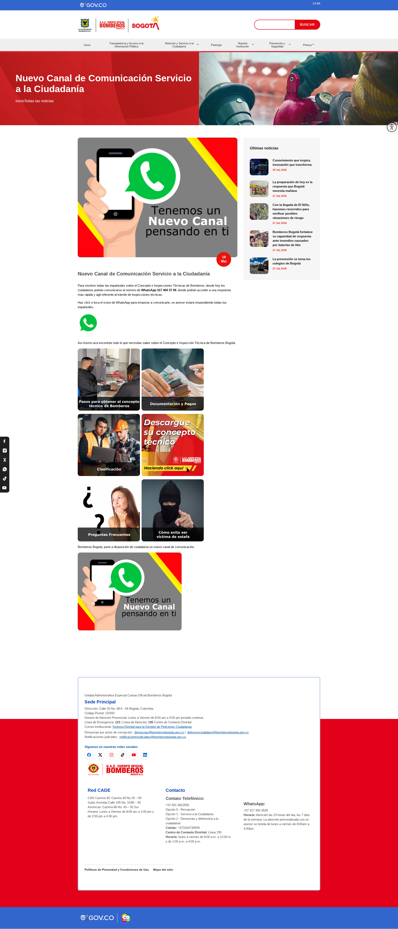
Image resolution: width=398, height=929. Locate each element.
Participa (216, 45)
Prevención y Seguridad (277, 45)
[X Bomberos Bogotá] (4, 460)
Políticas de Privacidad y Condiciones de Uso (117, 869)
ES (318, 3)
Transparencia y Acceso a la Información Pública (126, 45)
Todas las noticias (39, 101)
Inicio (87, 45)
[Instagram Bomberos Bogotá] (4, 450)
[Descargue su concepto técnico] (173, 416)
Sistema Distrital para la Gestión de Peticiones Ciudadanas (152, 726)
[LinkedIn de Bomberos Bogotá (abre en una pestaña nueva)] (145, 755)
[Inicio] (119, 24)
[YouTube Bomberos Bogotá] (4, 488)
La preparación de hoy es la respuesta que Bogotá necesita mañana (292, 186)
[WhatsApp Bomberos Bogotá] (4, 469)
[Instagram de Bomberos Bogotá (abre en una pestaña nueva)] (111, 755)
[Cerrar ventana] (392, 127)
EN (314, 3)
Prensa (307, 45)
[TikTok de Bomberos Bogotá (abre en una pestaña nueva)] (122, 755)
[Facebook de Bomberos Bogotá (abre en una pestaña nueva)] (89, 755)
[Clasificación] (109, 416)
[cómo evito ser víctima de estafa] (173, 481)
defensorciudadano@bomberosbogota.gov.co (218, 732)
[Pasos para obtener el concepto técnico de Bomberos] (109, 350)
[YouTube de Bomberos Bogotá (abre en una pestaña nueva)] (133, 755)
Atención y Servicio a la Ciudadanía (179, 45)
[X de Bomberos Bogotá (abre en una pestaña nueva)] (100, 755)
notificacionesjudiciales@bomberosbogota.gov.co (152, 737)
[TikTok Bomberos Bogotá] (4, 478)
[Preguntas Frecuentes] (109, 481)
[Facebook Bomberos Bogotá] (4, 441)
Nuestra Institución (242, 45)
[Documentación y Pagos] (173, 350)
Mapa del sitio (163, 869)
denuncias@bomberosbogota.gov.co (159, 732)
